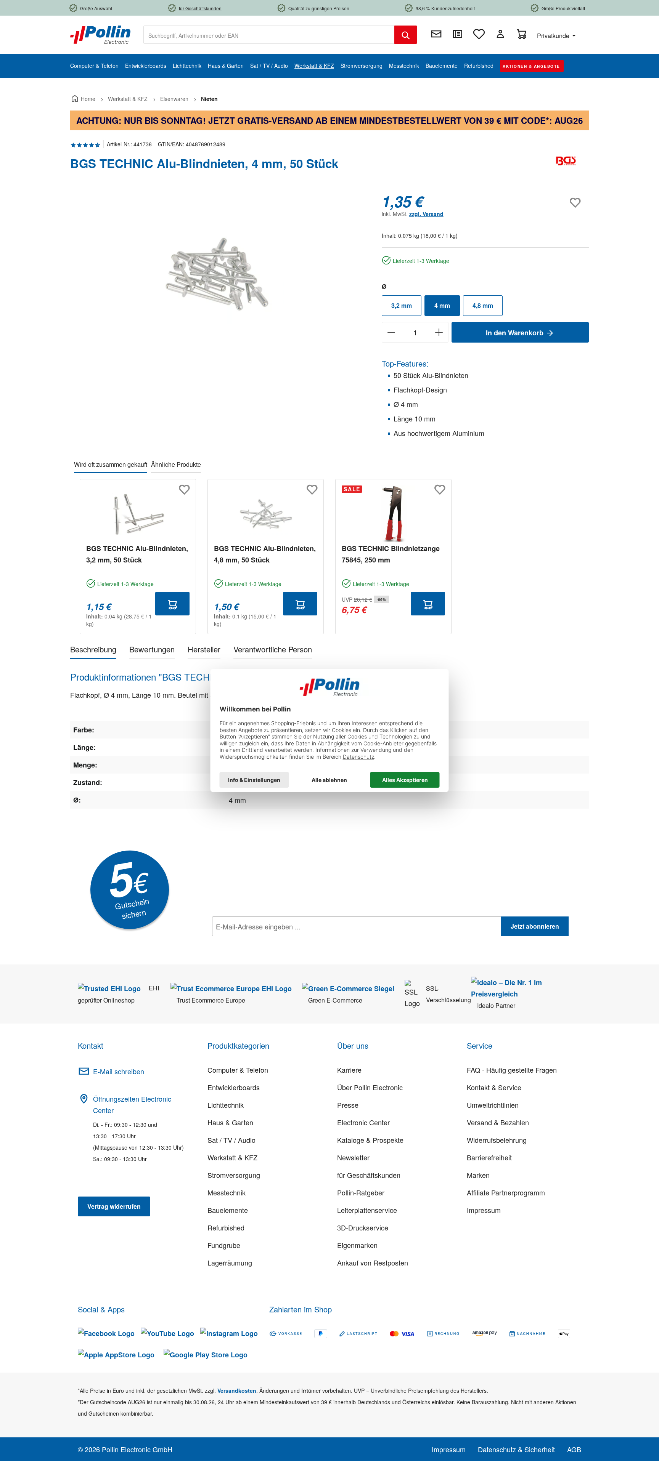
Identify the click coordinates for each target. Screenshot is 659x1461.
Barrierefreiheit (489, 1157)
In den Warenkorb (515, 333)
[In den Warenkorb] (172, 603)
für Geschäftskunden (368, 1175)
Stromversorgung (233, 1175)
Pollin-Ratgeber (360, 1192)
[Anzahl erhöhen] (439, 332)
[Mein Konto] (500, 34)
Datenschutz (261, 943)
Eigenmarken (357, 1245)
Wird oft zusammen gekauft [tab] (110, 464)
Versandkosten (236, 1390)
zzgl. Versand (426, 214)
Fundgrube (223, 1245)
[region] (218, 274)
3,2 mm (401, 305)
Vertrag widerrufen (114, 1206)
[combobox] (269, 35)
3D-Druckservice (362, 1227)
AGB (574, 1449)
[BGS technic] (566, 166)
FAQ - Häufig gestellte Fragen (512, 1070)
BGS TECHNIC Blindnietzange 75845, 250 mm (391, 554)
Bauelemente (227, 1210)
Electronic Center (363, 1122)
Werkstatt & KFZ (232, 1157)
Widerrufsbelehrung (497, 1140)
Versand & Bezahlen (498, 1122)
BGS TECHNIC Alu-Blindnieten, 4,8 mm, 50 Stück (265, 554)
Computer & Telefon (237, 1070)
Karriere (349, 1070)
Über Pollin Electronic (370, 1087)
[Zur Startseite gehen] (100, 34)
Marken (478, 1175)
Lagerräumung (229, 1262)
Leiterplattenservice (367, 1210)
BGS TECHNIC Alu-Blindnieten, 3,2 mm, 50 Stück (137, 554)
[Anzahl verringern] (391, 332)
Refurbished (225, 1227)
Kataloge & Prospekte (370, 1140)
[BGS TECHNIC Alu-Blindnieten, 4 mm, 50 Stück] (218, 274)
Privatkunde (554, 35)
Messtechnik (226, 1192)
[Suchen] (405, 35)
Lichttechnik (225, 1105)
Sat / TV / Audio (231, 1140)
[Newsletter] (436, 34)
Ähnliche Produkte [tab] (176, 464)
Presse (347, 1105)
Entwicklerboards (233, 1087)
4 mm (442, 305)
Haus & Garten (230, 1122)
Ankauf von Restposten (372, 1262)
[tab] (93, 650)
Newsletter (353, 1157)
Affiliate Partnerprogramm (506, 1192)
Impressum (484, 1210)
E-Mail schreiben (118, 1071)
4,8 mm (483, 305)
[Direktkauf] (458, 34)
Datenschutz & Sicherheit (516, 1449)
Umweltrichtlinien (493, 1105)
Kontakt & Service (494, 1087)
